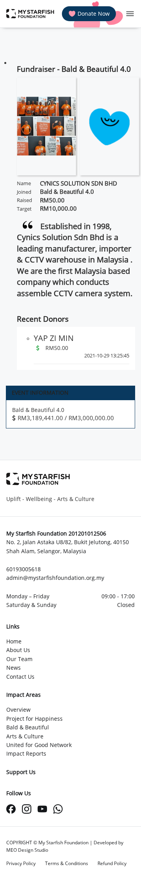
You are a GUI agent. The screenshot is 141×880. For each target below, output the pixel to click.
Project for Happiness (34, 718)
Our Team (19, 659)
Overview (18, 709)
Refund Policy (112, 863)
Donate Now (94, 13)
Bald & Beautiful (27, 727)
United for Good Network (39, 745)
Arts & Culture (24, 736)
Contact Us (20, 676)
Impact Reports (26, 753)
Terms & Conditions (66, 863)
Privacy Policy (21, 863)
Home (14, 641)
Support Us (21, 772)
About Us (18, 650)
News (13, 667)
